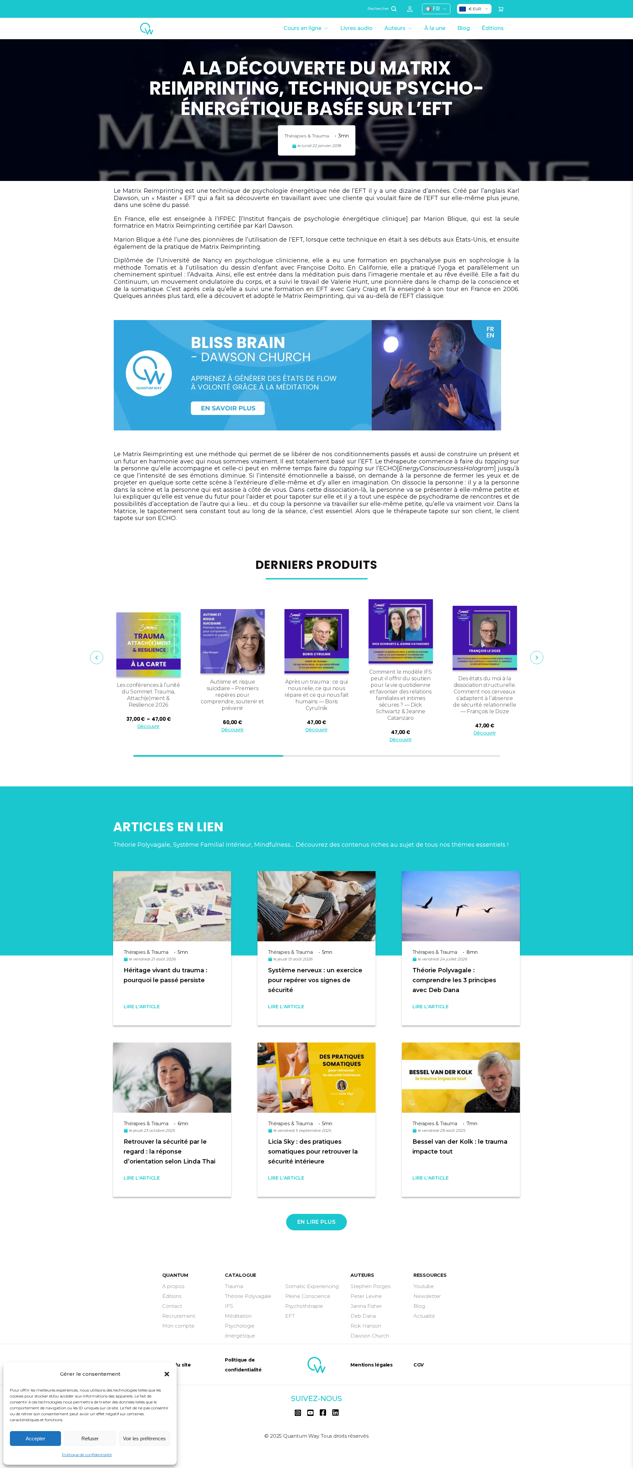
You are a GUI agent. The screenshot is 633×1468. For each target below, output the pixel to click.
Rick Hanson (365, 1326)
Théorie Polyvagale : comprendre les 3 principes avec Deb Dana (454, 980)
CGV (418, 1365)
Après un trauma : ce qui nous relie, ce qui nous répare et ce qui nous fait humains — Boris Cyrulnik (317, 695)
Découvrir (148, 726)
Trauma (234, 1286)
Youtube (423, 1286)
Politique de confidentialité (87, 1454)
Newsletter (427, 1296)
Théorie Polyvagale (248, 1296)
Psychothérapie (304, 1306)
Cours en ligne (302, 28)
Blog (463, 28)
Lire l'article (142, 1007)
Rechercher (379, 8)
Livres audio (356, 28)
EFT (290, 1316)
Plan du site (176, 1365)
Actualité (424, 1316)
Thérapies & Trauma (307, 136)
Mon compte (178, 1326)
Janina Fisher (366, 1306)
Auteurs (395, 28)
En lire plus (316, 1222)
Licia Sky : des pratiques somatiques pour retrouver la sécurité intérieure (313, 1151)
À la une (434, 28)
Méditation (238, 1316)
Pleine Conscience (307, 1296)
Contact (172, 1306)
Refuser (90, 1438)
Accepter (35, 1438)
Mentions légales (371, 1365)
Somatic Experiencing (312, 1286)
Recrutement (178, 1316)
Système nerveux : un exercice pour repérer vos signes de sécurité (315, 980)
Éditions (493, 28)
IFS (229, 1306)
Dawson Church (369, 1336)
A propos (173, 1286)
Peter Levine (366, 1296)
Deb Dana (363, 1316)
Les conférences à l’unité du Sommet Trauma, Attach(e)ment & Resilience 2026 (148, 695)
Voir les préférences (144, 1438)
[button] (167, 1374)
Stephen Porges (370, 1286)
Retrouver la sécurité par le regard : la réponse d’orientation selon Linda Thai (169, 1151)
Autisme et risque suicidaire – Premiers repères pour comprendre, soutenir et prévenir (232, 695)
